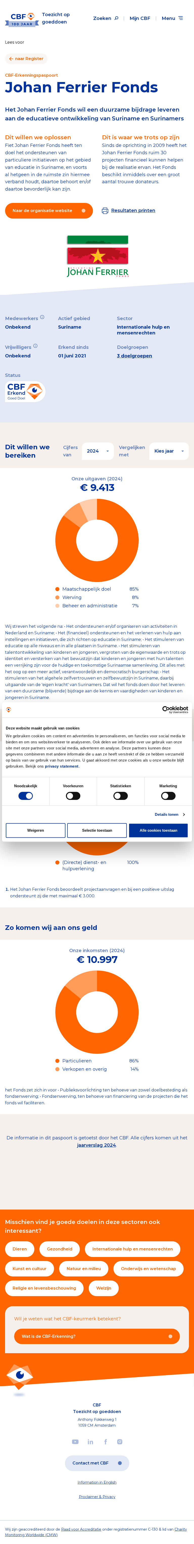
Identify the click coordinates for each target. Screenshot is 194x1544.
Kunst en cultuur (29, 1268)
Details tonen (166, 814)
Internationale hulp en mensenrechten (132, 1249)
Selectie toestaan (97, 830)
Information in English (97, 1482)
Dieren (20, 1249)
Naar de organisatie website (42, 210)
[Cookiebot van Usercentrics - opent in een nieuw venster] (166, 710)
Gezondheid (59, 1249)
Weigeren (35, 830)
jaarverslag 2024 (96, 1145)
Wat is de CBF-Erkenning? (49, 1336)
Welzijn (103, 1288)
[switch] (73, 796)
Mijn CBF (140, 18)
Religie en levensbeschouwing (44, 1288)
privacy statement (62, 766)
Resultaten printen (133, 210)
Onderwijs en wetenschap (148, 1268)
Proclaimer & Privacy (97, 1497)
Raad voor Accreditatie (81, 1529)
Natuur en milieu (84, 1268)
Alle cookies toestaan (158, 830)
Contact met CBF (90, 1463)
